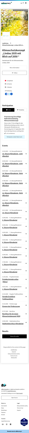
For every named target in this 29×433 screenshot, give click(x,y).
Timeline (21, 110)
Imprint (14, 351)
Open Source (14, 397)
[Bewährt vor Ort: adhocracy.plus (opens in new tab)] (24, 422)
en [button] (21, 3)
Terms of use (13, 355)
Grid (9, 110)
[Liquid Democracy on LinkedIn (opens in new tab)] (10, 424)
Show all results (14, 336)
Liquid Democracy (11, 391)
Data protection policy (14, 353)
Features (3, 412)
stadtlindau (14, 349)
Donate (3, 414)
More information (14, 67)
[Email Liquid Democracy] (2, 424)
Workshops (4, 410)
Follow (15, 73)
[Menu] (26, 3)
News (2, 408)
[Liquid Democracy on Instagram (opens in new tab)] (6, 424)
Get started (4, 406)
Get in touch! (19, 393)
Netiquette (14, 357)
